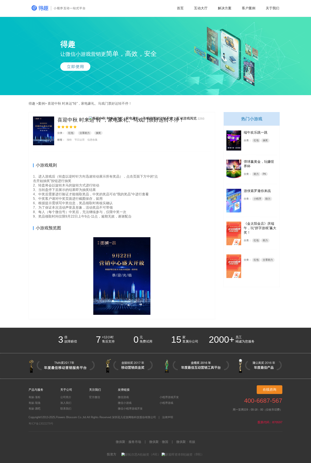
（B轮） (198, 454)
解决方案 (224, 8)
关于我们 (272, 8)
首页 (180, 8)
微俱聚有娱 (185, 442)
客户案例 (248, 8)
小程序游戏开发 (169, 397)
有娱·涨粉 (34, 397)
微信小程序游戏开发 (130, 408)
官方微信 (94, 397)
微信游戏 (123, 397)
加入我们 (65, 402)
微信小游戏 (125, 402)
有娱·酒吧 (34, 408)
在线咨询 (269, 389)
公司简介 (65, 397)
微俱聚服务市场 (128, 442)
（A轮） (155, 454)
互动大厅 (201, 8)
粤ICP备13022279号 (41, 423)
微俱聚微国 (158, 442)
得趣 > (33, 103)
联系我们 (65, 408)
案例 (41, 103)
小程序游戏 (166, 402)
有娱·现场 (34, 402)
